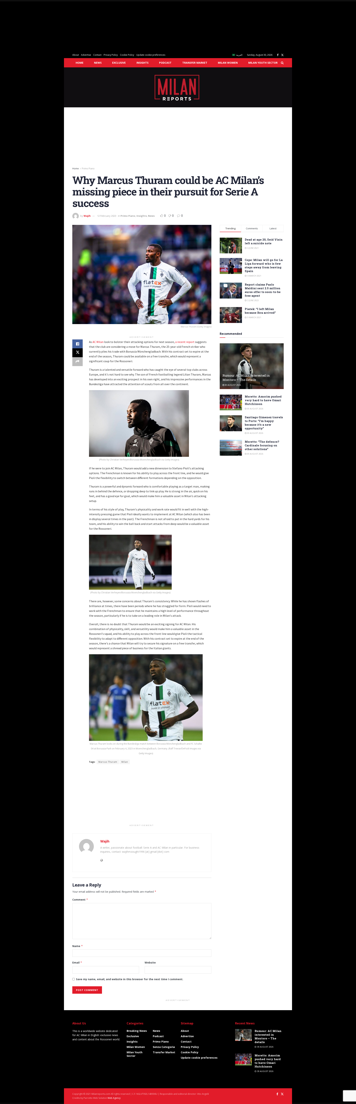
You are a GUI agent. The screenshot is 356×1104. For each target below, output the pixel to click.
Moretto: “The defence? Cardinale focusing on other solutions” (262, 445)
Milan (124, 761)
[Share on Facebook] (77, 343)
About (75, 54)
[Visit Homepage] (178, 87)
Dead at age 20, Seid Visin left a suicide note (264, 241)
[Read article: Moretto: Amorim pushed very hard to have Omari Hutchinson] (231, 403)
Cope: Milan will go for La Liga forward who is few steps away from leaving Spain (264, 265)
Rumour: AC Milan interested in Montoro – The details (246, 377)
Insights (142, 62)
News (98, 62)
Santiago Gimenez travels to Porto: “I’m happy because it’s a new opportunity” (264, 422)
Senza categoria (164, 1047)
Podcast (165, 62)
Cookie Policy (127, 54)
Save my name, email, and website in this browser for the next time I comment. (129, 979)
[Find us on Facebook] (277, 55)
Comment (80, 899)
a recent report (185, 342)
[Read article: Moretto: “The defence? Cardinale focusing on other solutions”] (231, 448)
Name (77, 946)
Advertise (86, 54)
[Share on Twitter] (77, 352)
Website (150, 962)
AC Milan (98, 342)
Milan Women (228, 62)
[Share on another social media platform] (77, 361)
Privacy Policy (111, 54)
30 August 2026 (232, 384)
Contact (97, 54)
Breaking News (137, 1031)
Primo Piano (88, 168)
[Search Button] (282, 62)
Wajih (87, 215)
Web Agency (114, 1098)
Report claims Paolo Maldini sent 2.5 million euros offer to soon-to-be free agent (263, 290)
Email (77, 962)
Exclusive (119, 62)
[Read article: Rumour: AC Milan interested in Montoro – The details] (252, 366)
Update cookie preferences (150, 54)
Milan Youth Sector (263, 62)
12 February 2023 (106, 215)
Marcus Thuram (107, 761)
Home (79, 62)
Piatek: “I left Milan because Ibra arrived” (260, 310)
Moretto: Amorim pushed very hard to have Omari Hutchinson (263, 400)
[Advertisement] (111, 26)
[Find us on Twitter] (282, 55)
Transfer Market (194, 62)
